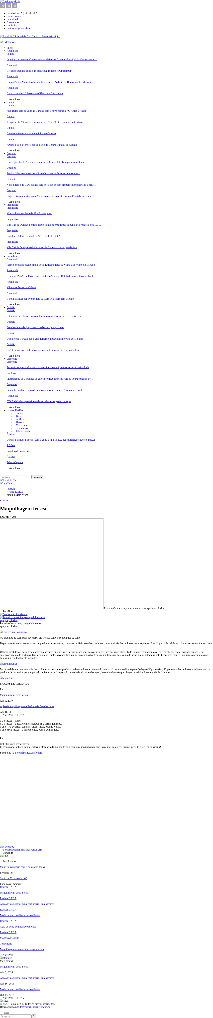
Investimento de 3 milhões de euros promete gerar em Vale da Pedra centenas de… (50, 378)
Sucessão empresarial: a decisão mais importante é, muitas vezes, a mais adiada (48, 367)
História (19, 422)
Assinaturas (13, 22)
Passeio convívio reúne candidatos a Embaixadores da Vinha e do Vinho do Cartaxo (51, 264)
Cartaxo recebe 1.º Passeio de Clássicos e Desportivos (35, 93)
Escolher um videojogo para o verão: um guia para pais (35, 327)
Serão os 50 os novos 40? (13, 878)
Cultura (10, 102)
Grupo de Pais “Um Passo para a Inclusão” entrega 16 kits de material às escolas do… (52, 276)
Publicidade (13, 19)
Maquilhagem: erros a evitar (14, 695)
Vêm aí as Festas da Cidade (21, 287)
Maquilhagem (17, 849)
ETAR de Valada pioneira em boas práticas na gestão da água (39, 401)
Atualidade (12, 50)
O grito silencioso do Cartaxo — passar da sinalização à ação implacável (45, 350)
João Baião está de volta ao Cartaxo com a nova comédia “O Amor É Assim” (47, 110)
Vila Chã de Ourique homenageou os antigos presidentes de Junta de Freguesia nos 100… (54, 224)
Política (10, 53)
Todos (18, 413)
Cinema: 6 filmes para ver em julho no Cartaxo (31, 133)
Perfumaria (36, 849)
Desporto (11, 153)
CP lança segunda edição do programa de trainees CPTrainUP (39, 70)
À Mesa (19, 419)
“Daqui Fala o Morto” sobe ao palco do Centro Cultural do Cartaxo (42, 144)
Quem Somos (14, 16)
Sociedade (12, 256)
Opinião (11, 307)
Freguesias (12, 204)
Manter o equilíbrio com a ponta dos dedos (22, 867)
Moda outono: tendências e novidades (20, 989)
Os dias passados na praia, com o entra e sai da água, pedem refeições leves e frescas (51, 439)
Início (10, 47)
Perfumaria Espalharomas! (29, 752)
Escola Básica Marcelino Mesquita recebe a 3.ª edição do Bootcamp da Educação (49, 82)
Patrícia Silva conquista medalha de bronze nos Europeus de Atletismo (43, 173)
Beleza (6, 849)
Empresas (12, 358)
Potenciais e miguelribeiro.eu (35, 1007)
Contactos (12, 25)
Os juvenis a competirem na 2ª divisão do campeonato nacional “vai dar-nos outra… (51, 196)
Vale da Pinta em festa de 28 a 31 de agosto (29, 213)
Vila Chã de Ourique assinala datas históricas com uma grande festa (42, 247)
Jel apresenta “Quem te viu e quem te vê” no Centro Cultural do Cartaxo (45, 122)
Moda (27, 849)
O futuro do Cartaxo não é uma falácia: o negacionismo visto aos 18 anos (45, 338)
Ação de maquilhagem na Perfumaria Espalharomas (27, 706)
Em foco (11, 373)
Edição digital (22, 431)
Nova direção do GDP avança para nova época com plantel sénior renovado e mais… (51, 184)
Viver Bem (21, 425)
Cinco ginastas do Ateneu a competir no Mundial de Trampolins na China (45, 162)
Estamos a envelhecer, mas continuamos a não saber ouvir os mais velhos (45, 316)
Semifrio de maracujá (18, 451)
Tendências (21, 428)
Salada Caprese (15, 462)
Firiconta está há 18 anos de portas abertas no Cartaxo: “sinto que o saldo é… (47, 390)
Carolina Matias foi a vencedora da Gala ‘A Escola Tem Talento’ (41, 298)
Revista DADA (15, 410)
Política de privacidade (18, 28)
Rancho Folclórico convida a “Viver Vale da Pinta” (33, 236)
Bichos (19, 416)
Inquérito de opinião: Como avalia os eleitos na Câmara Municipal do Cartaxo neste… (52, 59)
